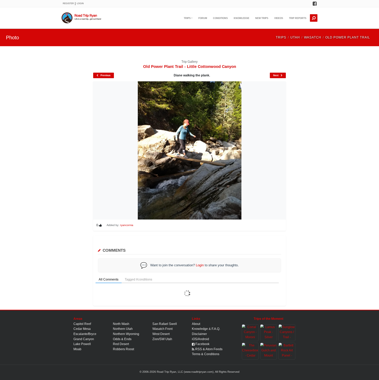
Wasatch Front (162, 328)
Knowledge (241, 18)
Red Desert (121, 344)
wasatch (312, 37)
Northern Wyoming (126, 334)
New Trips (261, 18)
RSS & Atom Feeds (208, 349)
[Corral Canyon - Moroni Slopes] (250, 332)
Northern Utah (123, 328)
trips (281, 37)
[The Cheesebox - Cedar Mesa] (250, 351)
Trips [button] (187, 18)
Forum (202, 18)
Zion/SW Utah (162, 339)
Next (276, 75)
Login (80, 3)
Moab (77, 349)
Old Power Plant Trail (347, 37)
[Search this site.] (313, 18)
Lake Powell (82, 344)
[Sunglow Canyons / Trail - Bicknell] (287, 332)
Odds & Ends (122, 339)
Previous (105, 75)
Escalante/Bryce (84, 334)
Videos (278, 18)
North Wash (121, 324)
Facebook (202, 344)
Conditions (220, 18)
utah (295, 37)
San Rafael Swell (164, 324)
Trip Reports (297, 18)
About (196, 324)
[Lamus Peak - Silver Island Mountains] (268, 332)
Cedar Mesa (82, 328)
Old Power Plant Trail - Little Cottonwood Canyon (189, 66)
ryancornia (126, 225)
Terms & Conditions (205, 354)
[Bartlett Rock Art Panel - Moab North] (287, 351)
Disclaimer (199, 334)
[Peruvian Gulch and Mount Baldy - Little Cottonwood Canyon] (268, 351)
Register (68, 3)
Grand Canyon (83, 339)
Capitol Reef (82, 324)
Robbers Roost (123, 349)
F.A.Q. (216, 328)
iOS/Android (200, 339)
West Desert (161, 334)
